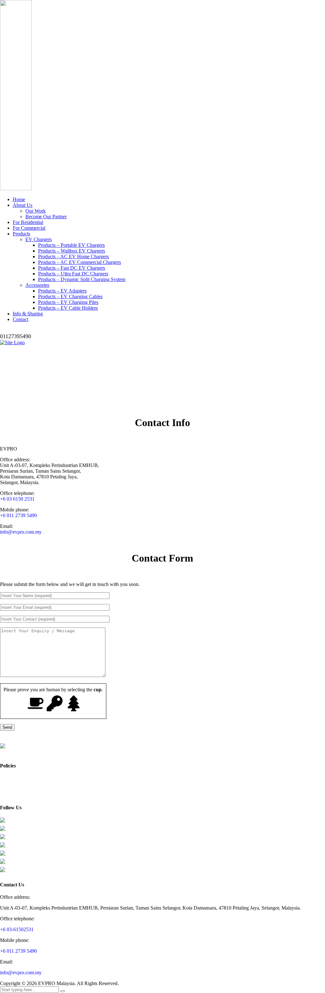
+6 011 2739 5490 (18, 515)
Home (19, 199)
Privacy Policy (13, 778)
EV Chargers (38, 239)
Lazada (12, 872)
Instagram (14, 831)
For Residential (28, 222)
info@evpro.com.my (21, 532)
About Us (22, 205)
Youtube (13, 856)
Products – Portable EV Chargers (71, 245)
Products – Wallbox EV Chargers (71, 250)
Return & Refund (15, 795)
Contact (20, 319)
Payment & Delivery (18, 789)
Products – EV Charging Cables (70, 296)
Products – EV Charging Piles (68, 302)
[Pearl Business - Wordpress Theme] (162, 749)
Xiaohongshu (17, 847)
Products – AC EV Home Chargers (73, 256)
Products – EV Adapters (62, 290)
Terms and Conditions (19, 784)
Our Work (35, 211)
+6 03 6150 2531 (17, 499)
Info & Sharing (28, 313)
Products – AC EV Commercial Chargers (79, 262)
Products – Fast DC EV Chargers (71, 268)
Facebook (14, 823)
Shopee (12, 864)
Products (21, 233)
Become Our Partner (46, 216)
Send (7, 727)
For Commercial (29, 228)
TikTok (12, 839)
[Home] (12, 342)
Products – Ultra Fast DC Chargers (73, 273)
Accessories (37, 285)
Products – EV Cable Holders (68, 308)
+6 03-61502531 (17, 929)
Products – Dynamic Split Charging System (81, 279)
